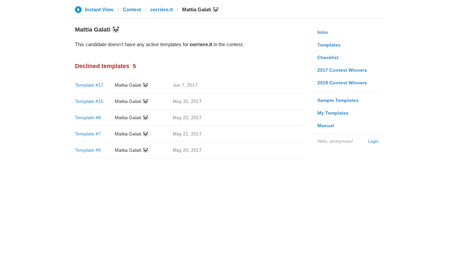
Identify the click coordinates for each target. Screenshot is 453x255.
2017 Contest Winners (342, 70)
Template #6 (88, 150)
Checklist (328, 57)
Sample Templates (337, 100)
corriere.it (161, 9)
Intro (322, 32)
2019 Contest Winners (342, 82)
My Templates (333, 113)
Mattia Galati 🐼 (131, 85)
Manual (325, 125)
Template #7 (88, 133)
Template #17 (89, 85)
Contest (132, 9)
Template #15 (89, 101)
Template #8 (88, 117)
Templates (329, 44)
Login (373, 141)
